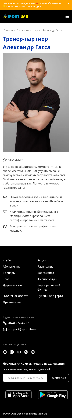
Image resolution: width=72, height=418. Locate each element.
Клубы (7, 260)
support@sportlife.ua (22, 329)
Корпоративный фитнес (48, 287)
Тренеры (9, 273)
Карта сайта (45, 273)
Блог (6, 279)
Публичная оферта (15, 296)
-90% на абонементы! (50, 3)
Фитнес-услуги (47, 279)
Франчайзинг (12, 302)
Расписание (45, 266)
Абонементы (11, 266)
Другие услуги (12, 285)
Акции (41, 260)
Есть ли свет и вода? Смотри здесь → (25, 6)
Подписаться (58, 377)
